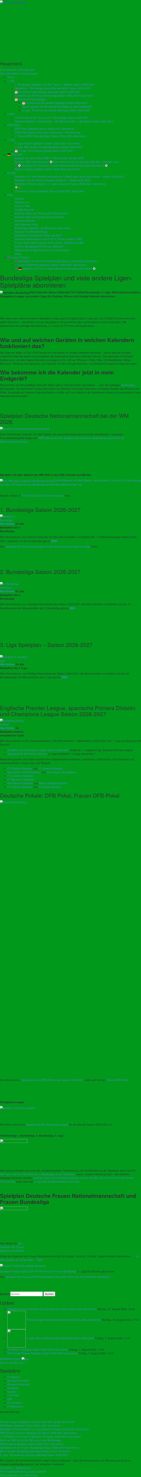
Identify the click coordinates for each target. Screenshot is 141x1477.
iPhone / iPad (22, 206)
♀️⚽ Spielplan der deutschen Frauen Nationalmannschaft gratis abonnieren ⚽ (61, 165)
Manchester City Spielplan (62, 772)
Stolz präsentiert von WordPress (18, 1475)
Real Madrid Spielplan (20, 783)
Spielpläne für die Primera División (27, 754)
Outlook (19, 198)
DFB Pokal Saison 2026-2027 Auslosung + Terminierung (47, 132)
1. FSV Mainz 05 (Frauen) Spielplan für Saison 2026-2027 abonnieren (40, 1436)
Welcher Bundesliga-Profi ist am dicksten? (39, 246)
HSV (9, 1399)
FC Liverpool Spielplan (20, 776)
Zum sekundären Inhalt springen (19, 73)
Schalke (12, 1391)
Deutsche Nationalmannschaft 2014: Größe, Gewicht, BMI (48, 239)
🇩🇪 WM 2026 (14, 154)
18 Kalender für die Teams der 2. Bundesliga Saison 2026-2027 (52, 117)
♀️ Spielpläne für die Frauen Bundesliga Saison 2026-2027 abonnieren (56, 261)
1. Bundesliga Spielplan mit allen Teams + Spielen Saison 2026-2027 (55, 84)
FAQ (9, 195)
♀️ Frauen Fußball (18, 257)
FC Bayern (13, 1377)
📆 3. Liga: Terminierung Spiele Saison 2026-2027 (44, 151)
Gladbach (13, 1388)
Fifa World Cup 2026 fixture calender (42, 495)
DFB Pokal (13, 125)
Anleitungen (128, 385)
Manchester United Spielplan (24, 772)
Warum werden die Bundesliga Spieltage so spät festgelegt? (57, 106)
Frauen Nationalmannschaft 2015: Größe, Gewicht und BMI (49, 243)
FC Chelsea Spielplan (19, 768)
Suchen (5, 1294)
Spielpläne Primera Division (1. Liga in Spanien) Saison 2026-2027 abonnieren (60, 184)
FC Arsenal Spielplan (50, 768)
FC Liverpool (14, 1403)
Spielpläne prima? (10, 1359)
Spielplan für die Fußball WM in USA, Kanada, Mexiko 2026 (49, 158)
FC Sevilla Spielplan (50, 787)
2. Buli (11, 114)
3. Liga (11, 139)
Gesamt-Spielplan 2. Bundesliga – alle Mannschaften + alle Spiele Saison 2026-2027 (64, 121)
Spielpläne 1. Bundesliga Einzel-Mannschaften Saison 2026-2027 (53, 88)
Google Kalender (24, 209)
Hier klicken (7, 524)
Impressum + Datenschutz (15, 1468)
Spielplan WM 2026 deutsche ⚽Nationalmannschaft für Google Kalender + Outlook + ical (67, 162)
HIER (54, 541)
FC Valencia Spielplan (20, 787)
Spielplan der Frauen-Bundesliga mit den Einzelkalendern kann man (48, 546)
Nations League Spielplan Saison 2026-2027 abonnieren (47, 169)
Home (10, 77)
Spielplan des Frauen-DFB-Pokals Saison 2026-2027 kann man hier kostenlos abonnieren (58, 1277)
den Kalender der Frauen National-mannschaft (12, 1247)
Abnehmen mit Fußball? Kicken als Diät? (38, 235)
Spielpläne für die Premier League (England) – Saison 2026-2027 (53, 180)
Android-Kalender (25, 220)
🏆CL (18, 187)
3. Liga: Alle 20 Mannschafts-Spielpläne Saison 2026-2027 (49, 147)
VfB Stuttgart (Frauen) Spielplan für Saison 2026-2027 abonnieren (38, 1433)
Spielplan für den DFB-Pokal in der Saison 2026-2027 (52, 1080)
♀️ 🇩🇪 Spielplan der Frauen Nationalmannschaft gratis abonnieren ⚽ (55, 268)
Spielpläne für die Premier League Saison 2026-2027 (38, 750)
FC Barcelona (15, 1406)
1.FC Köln (13, 1395)
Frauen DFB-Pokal (117, 1080)
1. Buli (11, 81)
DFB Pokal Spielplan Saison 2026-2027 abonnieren (44, 128)
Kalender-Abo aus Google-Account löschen (40, 217)
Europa (11, 173)
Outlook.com (22, 202)
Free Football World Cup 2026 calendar (23, 1471)
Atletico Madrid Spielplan (53, 783)
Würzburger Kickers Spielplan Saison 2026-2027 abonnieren (42, 1353)
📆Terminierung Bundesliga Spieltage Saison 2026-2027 (47, 92)
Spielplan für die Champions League (47, 1124)
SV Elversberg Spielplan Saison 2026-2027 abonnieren (32, 1444)
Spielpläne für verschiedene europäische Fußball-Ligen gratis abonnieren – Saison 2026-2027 (69, 176)
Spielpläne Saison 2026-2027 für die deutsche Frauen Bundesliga (38, 1271)
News (18, 254)
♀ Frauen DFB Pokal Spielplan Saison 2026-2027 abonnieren (50, 136)
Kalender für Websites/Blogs (31, 232)
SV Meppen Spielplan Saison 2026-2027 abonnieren (38, 1349)
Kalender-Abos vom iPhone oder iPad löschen (41, 213)
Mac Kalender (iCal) (26, 224)
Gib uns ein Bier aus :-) (13, 1363)
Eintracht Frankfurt (18, 1380)
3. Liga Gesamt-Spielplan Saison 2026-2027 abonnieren (47, 143)
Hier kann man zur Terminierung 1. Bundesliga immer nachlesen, (38, 1174)
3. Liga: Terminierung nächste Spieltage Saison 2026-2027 (56, 110)
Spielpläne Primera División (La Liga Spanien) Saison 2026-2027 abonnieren (52, 1309)
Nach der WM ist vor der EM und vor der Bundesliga (30, 1440)
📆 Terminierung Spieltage (30, 99)
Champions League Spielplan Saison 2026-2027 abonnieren (50, 191)
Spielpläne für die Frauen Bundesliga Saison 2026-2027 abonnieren (54, 95)
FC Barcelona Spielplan (21, 779)
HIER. (64, 677)
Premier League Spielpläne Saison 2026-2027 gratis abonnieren (64, 1320)
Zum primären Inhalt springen (17, 70)
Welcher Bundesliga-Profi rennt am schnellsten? (42, 250)
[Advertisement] (70, 31)
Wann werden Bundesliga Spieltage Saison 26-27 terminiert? (35, 1451)
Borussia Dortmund (18, 1384)
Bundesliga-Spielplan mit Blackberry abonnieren (42, 228)
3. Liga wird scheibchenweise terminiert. (57, 1181)
